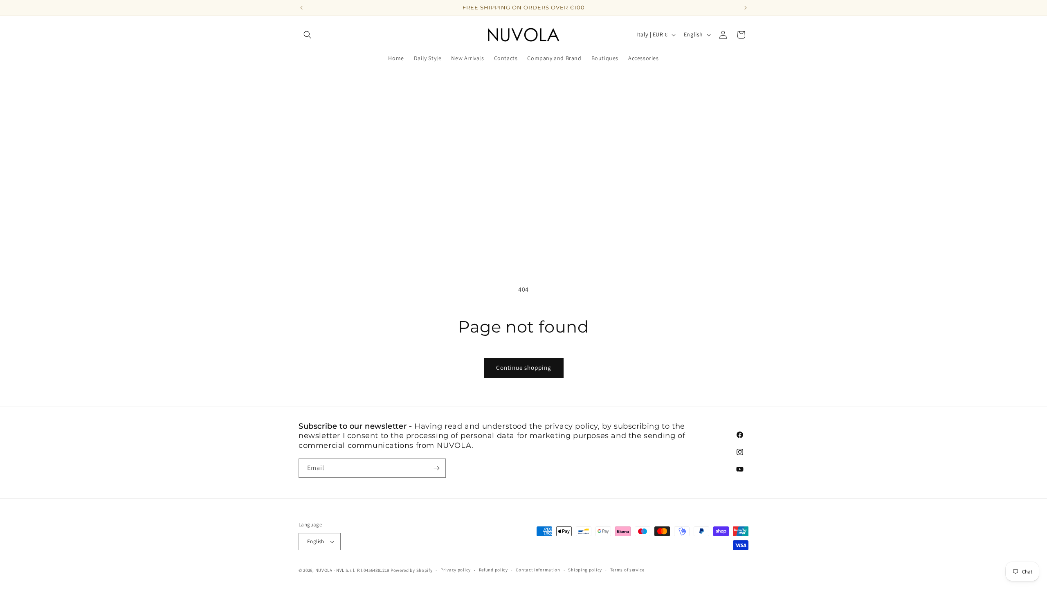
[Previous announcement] (301, 8)
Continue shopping (523, 367)
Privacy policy (455, 570)
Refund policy (493, 570)
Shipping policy (585, 570)
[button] (308, 35)
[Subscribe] (436, 468)
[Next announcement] (746, 8)
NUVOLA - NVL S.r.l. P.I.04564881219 (352, 570)
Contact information (538, 570)
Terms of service (627, 570)
